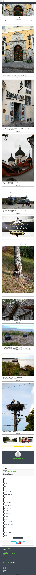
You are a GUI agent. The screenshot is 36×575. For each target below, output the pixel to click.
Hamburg (5, 486)
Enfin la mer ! (4, 549)
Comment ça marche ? (6, 568)
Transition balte (5, 554)
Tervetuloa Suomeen (7, 499)
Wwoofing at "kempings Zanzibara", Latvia (25, 442)
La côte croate (6, 530)
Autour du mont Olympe (7, 518)
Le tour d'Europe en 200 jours (9, 471)
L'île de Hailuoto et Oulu (7, 500)
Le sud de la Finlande (6, 442)
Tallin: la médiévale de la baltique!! (7, 551)
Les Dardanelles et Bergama (8, 521)
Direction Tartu (5, 557)
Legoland (5, 488)
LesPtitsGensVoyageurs (18, 458)
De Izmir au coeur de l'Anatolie (8, 524)
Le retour (5, 535)
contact (11, 562)
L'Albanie (5, 527)
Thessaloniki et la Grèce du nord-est (9, 519)
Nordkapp (5, 497)
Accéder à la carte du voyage (8, 474)
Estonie (6, 466)
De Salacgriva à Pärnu (5, 552)
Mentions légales (5, 570)
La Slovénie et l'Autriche (7, 532)
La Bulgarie (6, 516)
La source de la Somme (7, 480)
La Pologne (6, 510)
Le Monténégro (6, 529)
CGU (4, 571)
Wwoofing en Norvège (7, 491)
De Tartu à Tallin (5, 556)
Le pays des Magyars (7, 513)
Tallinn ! (4, 550)
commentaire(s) (18, 77)
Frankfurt (5, 483)
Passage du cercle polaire (8, 494)
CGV (5, 571)
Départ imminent (6, 478)
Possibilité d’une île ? (5, 555)
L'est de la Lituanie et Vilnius (8, 508)
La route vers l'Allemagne (8, 481)
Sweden (5, 489)
